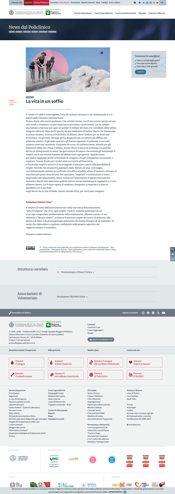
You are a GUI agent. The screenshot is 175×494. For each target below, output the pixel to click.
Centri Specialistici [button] (103, 13)
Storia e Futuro (94, 393)
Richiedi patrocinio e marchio (139, 416)
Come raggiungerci (95, 330)
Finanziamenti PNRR (96, 413)
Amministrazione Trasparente (100, 419)
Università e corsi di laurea (98, 430)
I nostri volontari (15, 425)
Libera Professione (16, 405)
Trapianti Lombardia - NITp (59, 405)
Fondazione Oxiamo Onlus (38, 202)
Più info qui (77, 252)
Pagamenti (13, 396)
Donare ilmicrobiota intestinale (67, 375)
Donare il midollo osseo (23, 375)
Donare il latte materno (63, 362)
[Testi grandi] (134, 2)
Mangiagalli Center (56, 393)
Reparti (142, 13)
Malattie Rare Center (56, 396)
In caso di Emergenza (17, 399)
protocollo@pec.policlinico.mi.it (22, 343)
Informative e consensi (18, 430)
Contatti (104, 2)
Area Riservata (134, 425)
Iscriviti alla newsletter (102, 339)
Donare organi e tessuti (142, 362)
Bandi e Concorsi (88, 2)
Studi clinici (131, 399)
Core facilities (132, 396)
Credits (130, 410)
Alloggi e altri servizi (17, 427)
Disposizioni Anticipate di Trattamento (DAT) (27, 433)
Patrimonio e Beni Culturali (99, 405)
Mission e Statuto (95, 407)
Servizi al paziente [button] (83, 13)
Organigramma (94, 402)
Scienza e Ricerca (156, 13)
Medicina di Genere (95, 416)
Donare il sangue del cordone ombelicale (106, 362)
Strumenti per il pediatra (98, 436)
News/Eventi (64, 2)
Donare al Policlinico (101, 375)
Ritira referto (14, 413)
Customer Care (94, 327)
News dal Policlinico (29, 27)
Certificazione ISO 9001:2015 (139, 419)
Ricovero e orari (15, 410)
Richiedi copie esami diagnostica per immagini (28, 419)
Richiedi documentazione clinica (22, 416)
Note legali (131, 407)
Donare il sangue (20, 362)
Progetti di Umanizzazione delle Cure (24, 422)
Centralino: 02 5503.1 (21, 313)
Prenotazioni (14, 393)
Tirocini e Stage (94, 433)
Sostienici (28, 3)
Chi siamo (54, 2)
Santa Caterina (54, 399)
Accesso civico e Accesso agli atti (140, 413)
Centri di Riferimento (57, 402)
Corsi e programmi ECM (97, 427)
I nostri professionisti (125, 13)
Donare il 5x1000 (139, 375)
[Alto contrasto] (139, 2)
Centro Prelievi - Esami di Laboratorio (24, 407)
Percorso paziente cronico (19, 402)
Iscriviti (140, 72)
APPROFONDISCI (115, 492)
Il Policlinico (41, 3)
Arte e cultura (114, 2)
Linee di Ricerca (133, 393)
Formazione (75, 2)
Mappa (90, 333)
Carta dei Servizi (94, 410)
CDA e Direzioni (94, 399)
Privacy (12, 436)
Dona (98, 2)
